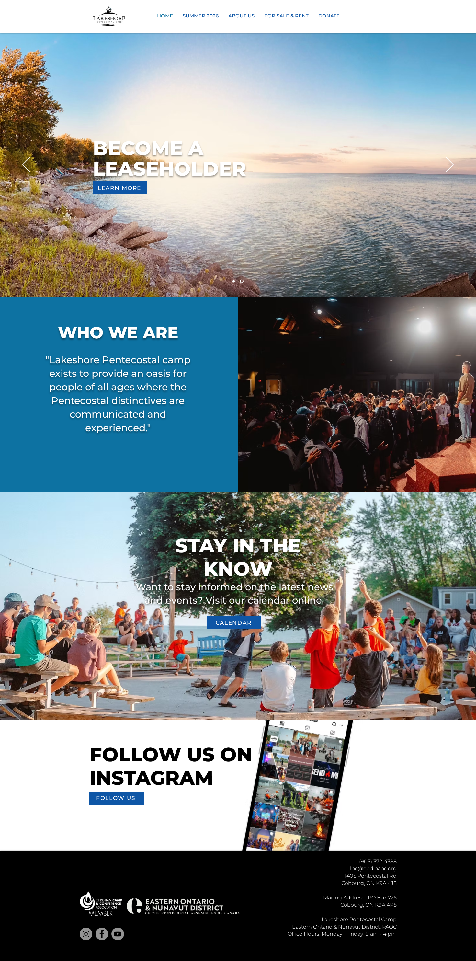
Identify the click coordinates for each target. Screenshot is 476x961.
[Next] (450, 165)
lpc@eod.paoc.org (373, 868)
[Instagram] (86, 934)
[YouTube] (117, 934)
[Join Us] (242, 281)
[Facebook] (102, 934)
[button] (200, 16)
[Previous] (26, 165)
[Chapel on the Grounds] (233, 281)
